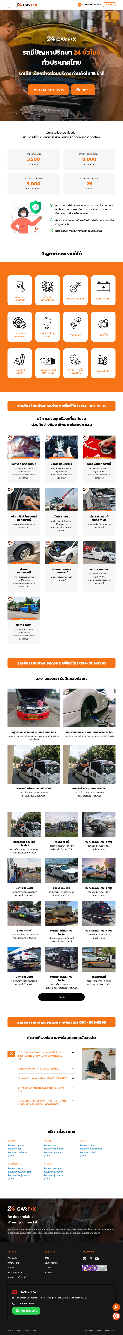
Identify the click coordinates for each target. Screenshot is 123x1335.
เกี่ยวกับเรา (12, 1258)
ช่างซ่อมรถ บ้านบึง (15, 1168)
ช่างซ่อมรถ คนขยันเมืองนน (91, 1148)
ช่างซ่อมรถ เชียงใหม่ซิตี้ (53, 1148)
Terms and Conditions (92, 1330)
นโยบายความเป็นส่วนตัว (17, 1277)
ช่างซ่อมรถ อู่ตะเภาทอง (53, 1175)
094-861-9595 (92, 4)
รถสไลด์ (48, 1267)
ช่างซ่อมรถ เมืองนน (88, 1145)
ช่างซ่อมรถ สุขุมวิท (16, 1145)
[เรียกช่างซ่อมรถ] (116, 1307)
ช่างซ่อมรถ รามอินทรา (17, 1152)
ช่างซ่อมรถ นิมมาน (51, 1145)
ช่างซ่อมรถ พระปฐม (52, 1168)
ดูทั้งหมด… (12, 1155)
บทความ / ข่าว (13, 1262)
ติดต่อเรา (11, 1267)
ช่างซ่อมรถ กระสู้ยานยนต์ (18, 1175)
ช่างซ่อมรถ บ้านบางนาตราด (19, 1172)
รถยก (47, 1258)
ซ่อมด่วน (109, 4)
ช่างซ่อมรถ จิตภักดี (88, 1152)
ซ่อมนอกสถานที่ (51, 1262)
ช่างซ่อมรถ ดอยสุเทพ (53, 1152)
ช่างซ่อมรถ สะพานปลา (53, 1172)
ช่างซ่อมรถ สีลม (14, 1148)
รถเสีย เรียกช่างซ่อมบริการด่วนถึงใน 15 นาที (61, 73)
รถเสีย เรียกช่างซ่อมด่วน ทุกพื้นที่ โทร (61, 406)
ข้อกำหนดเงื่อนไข (15, 1272)
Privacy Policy (110, 1330)
